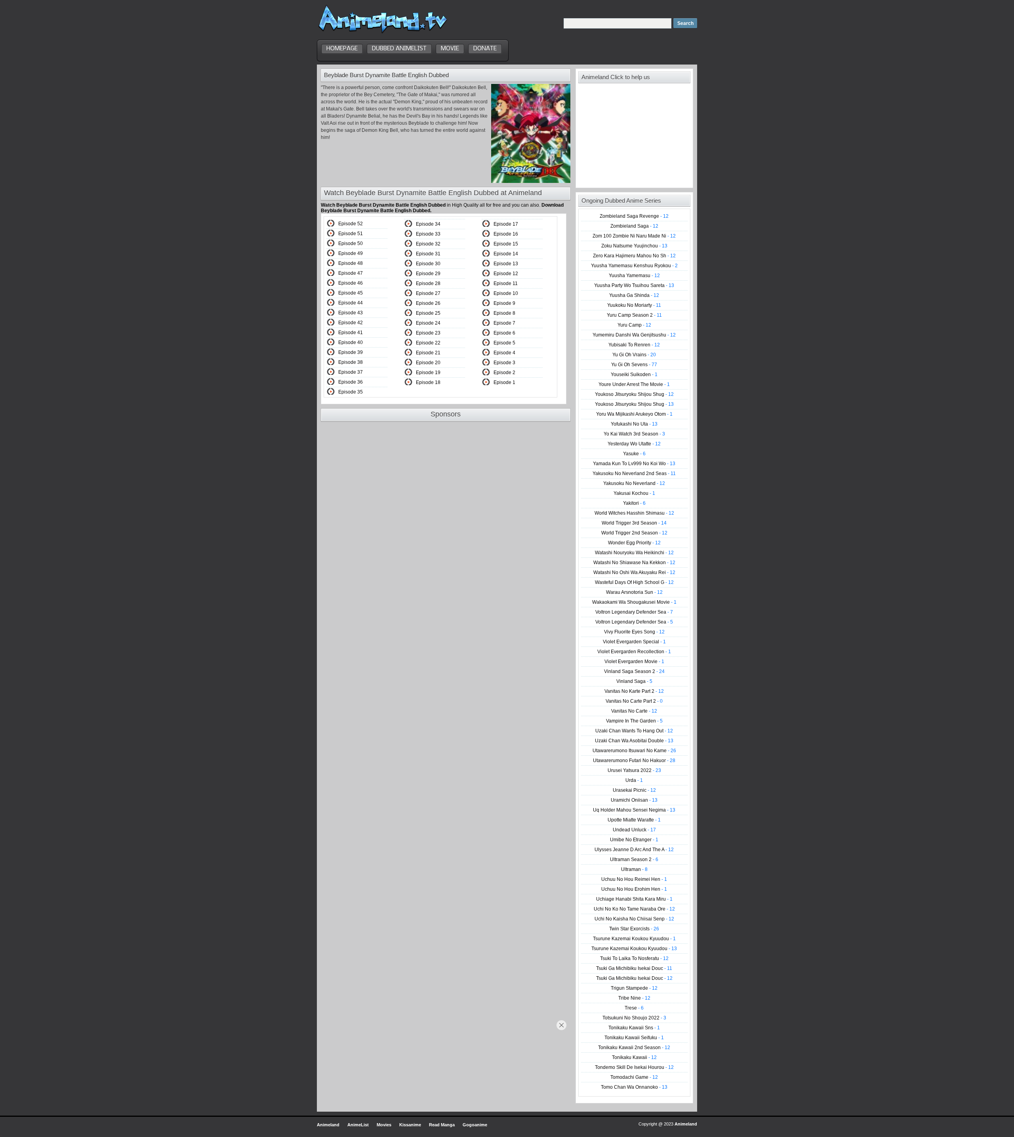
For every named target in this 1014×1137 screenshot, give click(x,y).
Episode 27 (428, 293)
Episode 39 (350, 352)
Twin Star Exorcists (634, 929)
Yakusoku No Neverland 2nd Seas (634, 473)
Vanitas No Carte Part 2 (634, 701)
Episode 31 (428, 254)
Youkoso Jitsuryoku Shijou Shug (634, 394)
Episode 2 (504, 372)
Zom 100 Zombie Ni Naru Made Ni (634, 236)
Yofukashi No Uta (634, 424)
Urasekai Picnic (634, 790)
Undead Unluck (634, 830)
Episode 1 (504, 382)
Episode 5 (504, 343)
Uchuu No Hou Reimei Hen (634, 879)
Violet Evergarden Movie (634, 661)
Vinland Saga (634, 681)
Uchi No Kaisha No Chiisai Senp (634, 919)
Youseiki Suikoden (634, 374)
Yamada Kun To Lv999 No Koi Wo (634, 463)
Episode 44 (350, 303)
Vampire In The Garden (634, 721)
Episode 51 (350, 233)
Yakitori (634, 503)
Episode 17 (506, 224)
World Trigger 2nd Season (634, 533)
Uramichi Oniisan (634, 800)
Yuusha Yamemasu (634, 275)
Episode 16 (506, 234)
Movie (450, 49)
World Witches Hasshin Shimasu (634, 513)
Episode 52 (350, 223)
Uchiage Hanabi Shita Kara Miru (634, 899)
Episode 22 (428, 343)
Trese (634, 1008)
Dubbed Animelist (399, 49)
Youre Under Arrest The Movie (634, 384)
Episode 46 (350, 283)
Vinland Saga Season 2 (634, 671)
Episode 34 (428, 224)
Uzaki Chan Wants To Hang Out (634, 731)
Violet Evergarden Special (634, 642)
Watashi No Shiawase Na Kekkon (634, 562)
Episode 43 (350, 313)
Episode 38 (350, 362)
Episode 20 (428, 362)
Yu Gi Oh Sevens (634, 364)
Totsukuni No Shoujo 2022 (634, 1018)
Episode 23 (428, 333)
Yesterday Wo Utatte (634, 444)
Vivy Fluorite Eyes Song (634, 632)
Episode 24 (428, 323)
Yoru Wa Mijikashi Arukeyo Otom (634, 414)
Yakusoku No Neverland (634, 483)
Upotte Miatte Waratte (634, 820)
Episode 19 (428, 372)
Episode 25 (428, 313)
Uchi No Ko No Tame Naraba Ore (634, 909)
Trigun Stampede (634, 988)
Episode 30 (428, 263)
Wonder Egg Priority (634, 543)
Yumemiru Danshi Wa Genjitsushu (634, 335)
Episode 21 (428, 353)
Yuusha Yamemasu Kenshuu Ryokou (634, 265)
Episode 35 (350, 392)
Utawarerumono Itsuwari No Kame (634, 750)
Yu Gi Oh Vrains (634, 354)
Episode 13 (506, 263)
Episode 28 (428, 283)
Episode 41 (350, 332)
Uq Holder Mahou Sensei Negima (634, 810)
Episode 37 (350, 372)
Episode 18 (428, 382)
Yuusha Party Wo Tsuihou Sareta (634, 285)
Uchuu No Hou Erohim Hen (634, 889)
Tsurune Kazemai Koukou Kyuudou (634, 938)
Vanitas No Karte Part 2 (634, 691)
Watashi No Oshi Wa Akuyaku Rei (634, 572)
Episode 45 (350, 293)
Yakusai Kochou (634, 493)
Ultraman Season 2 (634, 859)
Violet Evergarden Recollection (634, 651)
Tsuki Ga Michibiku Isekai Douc (634, 968)
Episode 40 (350, 342)
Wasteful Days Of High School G (634, 582)
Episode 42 (350, 322)
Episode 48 (350, 263)
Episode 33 (428, 234)
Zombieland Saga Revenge (634, 216)
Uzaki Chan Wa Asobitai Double (634, 740)
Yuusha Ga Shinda (634, 295)
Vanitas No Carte (634, 711)
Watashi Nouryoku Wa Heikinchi (634, 552)
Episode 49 (350, 253)
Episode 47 (350, 273)
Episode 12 (506, 273)
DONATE (485, 49)
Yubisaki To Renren (634, 345)
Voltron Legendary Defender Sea (634, 612)
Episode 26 (428, 303)
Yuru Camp (634, 325)
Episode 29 (428, 273)
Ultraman (634, 869)
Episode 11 (506, 283)
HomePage (342, 49)
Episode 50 (350, 243)
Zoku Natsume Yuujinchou (634, 246)
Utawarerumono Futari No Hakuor (634, 760)
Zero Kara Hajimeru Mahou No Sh (634, 256)
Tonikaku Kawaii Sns (634, 1028)
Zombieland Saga (634, 226)
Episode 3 (504, 362)
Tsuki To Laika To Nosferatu (634, 958)
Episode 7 (504, 323)
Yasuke (634, 453)
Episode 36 (350, 382)
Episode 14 (506, 254)
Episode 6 (504, 333)
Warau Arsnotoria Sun (634, 592)
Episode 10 (506, 293)
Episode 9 (504, 303)
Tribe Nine (634, 998)
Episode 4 (504, 353)
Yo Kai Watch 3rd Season (634, 434)
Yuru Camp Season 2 (634, 315)
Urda (634, 780)
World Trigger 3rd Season (634, 523)
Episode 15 (506, 244)
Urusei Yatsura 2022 (634, 770)
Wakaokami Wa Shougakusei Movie (634, 602)
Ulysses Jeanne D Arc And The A (634, 849)
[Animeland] (383, 32)
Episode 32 (428, 244)
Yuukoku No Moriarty (634, 305)
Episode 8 (504, 313)
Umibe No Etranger (634, 839)
